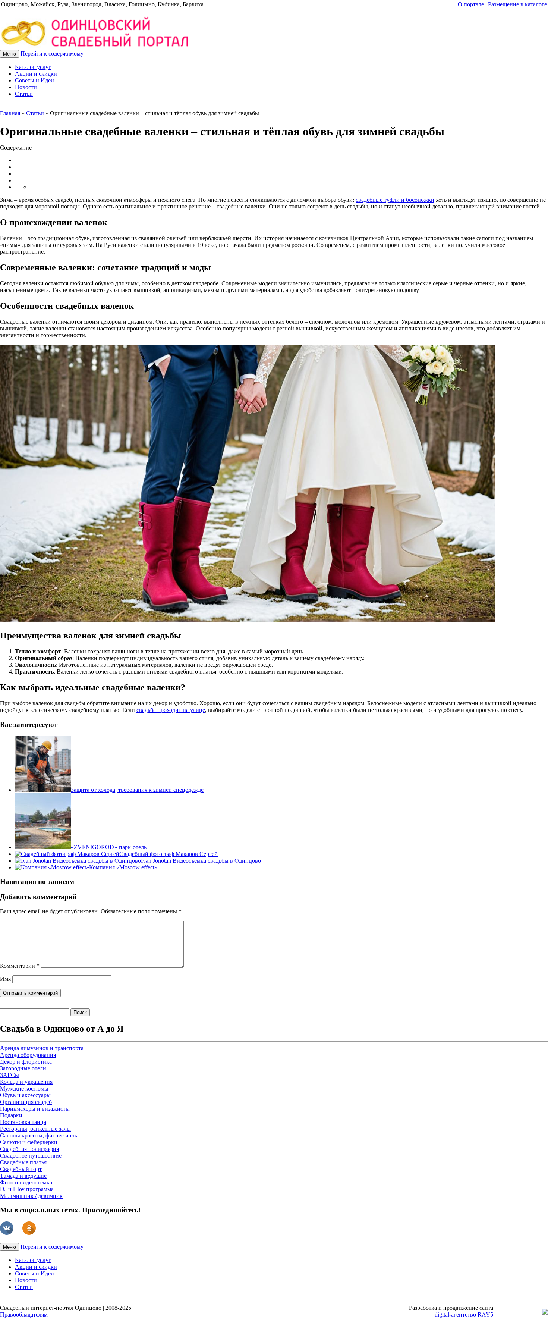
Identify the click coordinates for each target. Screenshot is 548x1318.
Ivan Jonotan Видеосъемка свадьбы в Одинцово (201, 860)
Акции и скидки (36, 73)
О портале (471, 4)
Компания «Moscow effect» (123, 867)
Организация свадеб (26, 1102)
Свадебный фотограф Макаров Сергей (168, 854)
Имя (5, 979)
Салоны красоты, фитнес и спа (39, 1135)
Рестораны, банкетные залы (35, 1129)
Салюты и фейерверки (28, 1142)
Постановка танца (23, 1122)
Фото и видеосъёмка (26, 1182)
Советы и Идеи (34, 80)
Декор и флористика (26, 1061)
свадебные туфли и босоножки (395, 200)
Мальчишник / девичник (31, 1196)
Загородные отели (23, 1068)
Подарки (11, 1115)
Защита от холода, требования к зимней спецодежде (137, 790)
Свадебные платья (23, 1162)
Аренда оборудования (28, 1055)
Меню (9, 54)
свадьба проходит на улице (170, 710)
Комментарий (20, 966)
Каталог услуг (33, 67)
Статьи (24, 94)
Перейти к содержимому (52, 53)
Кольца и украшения (26, 1082)
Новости (26, 87)
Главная (10, 113)
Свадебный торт (21, 1169)
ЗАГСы (9, 1075)
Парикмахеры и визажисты (35, 1108)
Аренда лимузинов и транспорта (42, 1048)
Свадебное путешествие (31, 1155)
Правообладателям (24, 1314)
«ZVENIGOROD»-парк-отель (109, 847)
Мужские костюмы (24, 1088)
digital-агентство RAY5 (464, 1314)
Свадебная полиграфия (29, 1149)
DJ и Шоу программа (27, 1189)
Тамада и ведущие (23, 1176)
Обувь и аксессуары (25, 1095)
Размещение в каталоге (517, 4)
